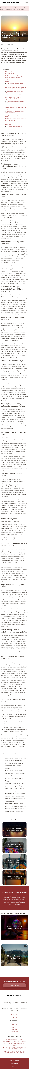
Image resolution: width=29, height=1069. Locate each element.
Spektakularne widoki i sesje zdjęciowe (14, 92)
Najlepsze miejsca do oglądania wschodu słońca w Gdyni (15, 76)
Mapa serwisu (14, 1063)
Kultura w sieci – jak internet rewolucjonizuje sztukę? (14, 845)
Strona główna (4, 8)
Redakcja (14, 1015)
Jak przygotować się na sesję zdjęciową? (14, 123)
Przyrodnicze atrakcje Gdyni (14, 95)
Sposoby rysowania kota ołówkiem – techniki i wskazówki (14, 1040)
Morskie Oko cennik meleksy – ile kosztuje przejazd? (14, 957)
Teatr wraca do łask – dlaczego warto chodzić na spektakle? (14, 829)
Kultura (12, 8)
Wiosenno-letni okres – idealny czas (14, 102)
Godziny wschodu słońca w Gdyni (16, 105)
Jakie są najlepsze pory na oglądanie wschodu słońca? (13, 98)
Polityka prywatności (14, 1060)
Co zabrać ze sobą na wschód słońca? (14, 127)
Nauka (14, 1029)
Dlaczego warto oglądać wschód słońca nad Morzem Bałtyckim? (15, 88)
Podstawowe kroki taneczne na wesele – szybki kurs (14, 1048)
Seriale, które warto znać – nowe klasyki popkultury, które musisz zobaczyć (14, 877)
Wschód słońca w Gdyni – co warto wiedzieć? (14, 72)
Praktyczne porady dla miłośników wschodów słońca (15, 119)
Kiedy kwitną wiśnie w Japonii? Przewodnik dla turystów (14, 1052)
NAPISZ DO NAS (14, 985)
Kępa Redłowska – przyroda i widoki (14, 115)
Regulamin (14, 1066)
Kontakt (14, 1017)
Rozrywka (14, 1032)
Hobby (14, 1025)
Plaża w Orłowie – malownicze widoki (14, 80)
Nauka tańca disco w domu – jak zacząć (14, 928)
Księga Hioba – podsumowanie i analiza (14, 1044)
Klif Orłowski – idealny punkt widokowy (14, 84)
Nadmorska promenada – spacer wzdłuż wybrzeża (15, 112)
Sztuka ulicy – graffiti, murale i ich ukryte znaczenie (14, 861)
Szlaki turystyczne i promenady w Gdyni (15, 108)
